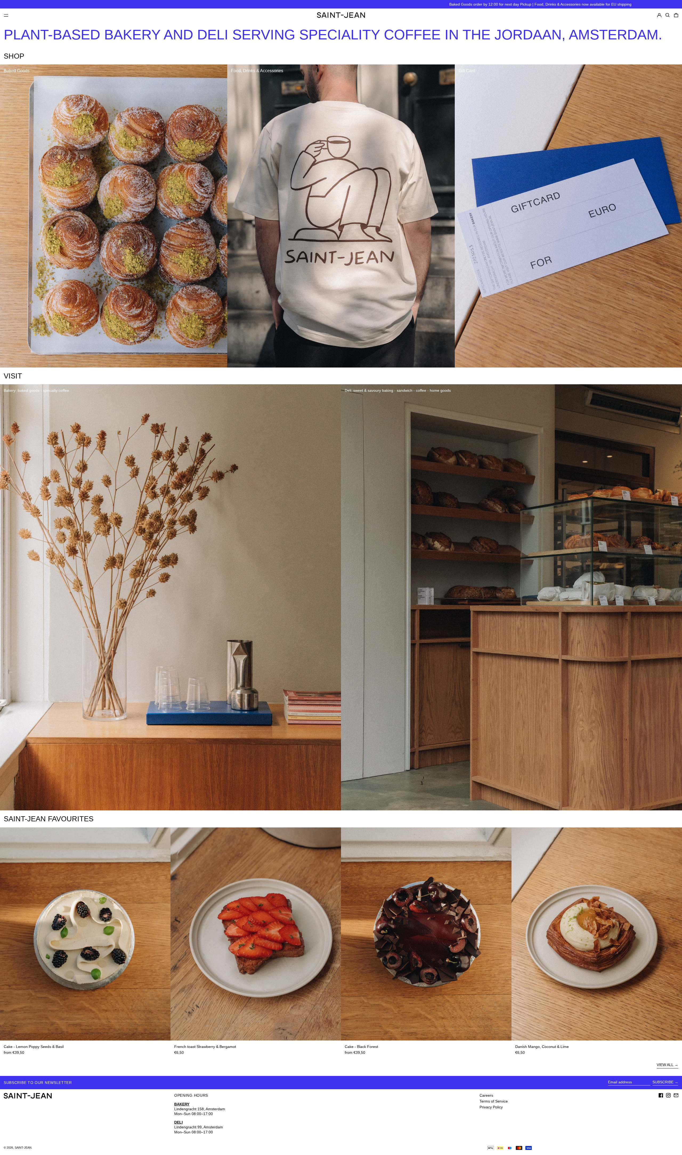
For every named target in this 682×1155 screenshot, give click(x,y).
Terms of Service (494, 1101)
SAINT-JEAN (23, 1147)
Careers (486, 1095)
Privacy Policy (491, 1107)
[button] (667, 15)
